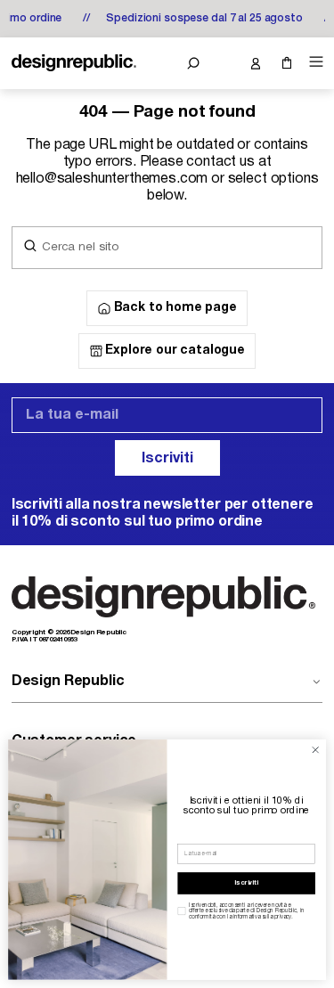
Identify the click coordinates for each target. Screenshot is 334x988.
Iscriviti (167, 459)
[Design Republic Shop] (74, 63)
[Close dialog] (315, 750)
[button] (192, 63)
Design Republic (68, 681)
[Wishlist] (224, 63)
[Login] (255, 63)
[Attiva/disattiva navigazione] (313, 62)
